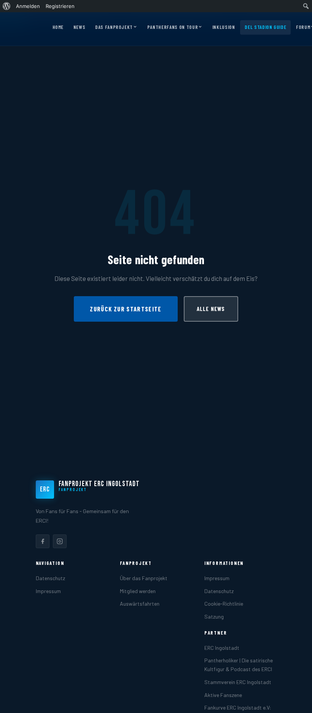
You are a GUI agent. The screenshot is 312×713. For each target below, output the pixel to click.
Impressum (48, 591)
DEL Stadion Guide (265, 27)
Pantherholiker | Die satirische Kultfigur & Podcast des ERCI (238, 664)
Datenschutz (50, 578)
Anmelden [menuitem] (28, 6)
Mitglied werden (138, 591)
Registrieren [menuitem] (60, 6)
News (79, 27)
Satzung (214, 616)
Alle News (211, 308)
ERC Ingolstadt (221, 647)
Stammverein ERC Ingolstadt (237, 682)
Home (58, 27)
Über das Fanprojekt (143, 578)
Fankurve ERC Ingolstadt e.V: (237, 707)
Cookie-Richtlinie (223, 603)
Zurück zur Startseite (125, 309)
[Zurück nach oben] (294, 699)
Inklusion (223, 27)
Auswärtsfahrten (139, 603)
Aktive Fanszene (223, 695)
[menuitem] (6, 6)
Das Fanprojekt (114, 27)
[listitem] (42, 541)
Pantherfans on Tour (172, 27)
